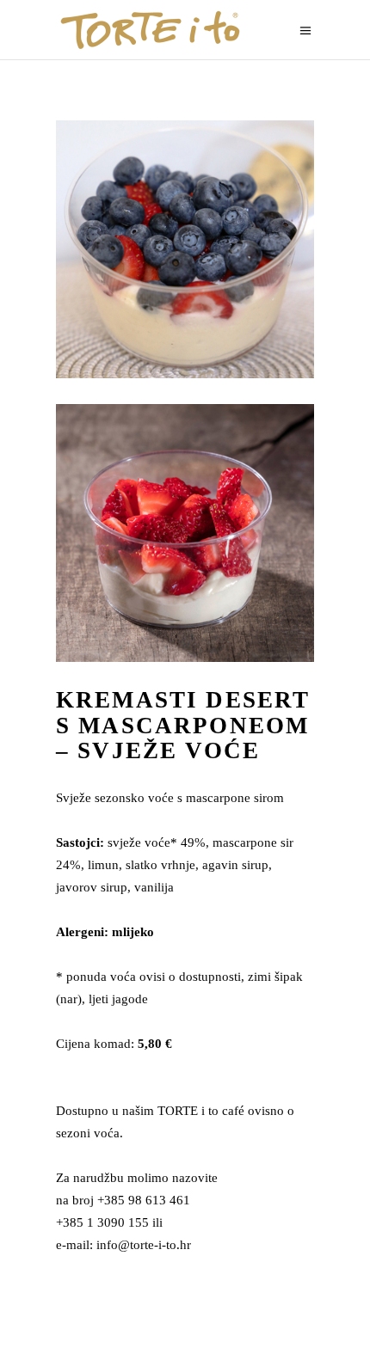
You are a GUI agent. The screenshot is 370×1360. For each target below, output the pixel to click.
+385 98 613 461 (143, 1200)
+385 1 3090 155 (102, 1222)
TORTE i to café (200, 1111)
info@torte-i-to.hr (143, 1245)
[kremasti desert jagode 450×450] (185, 533)
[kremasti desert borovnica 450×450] (185, 249)
